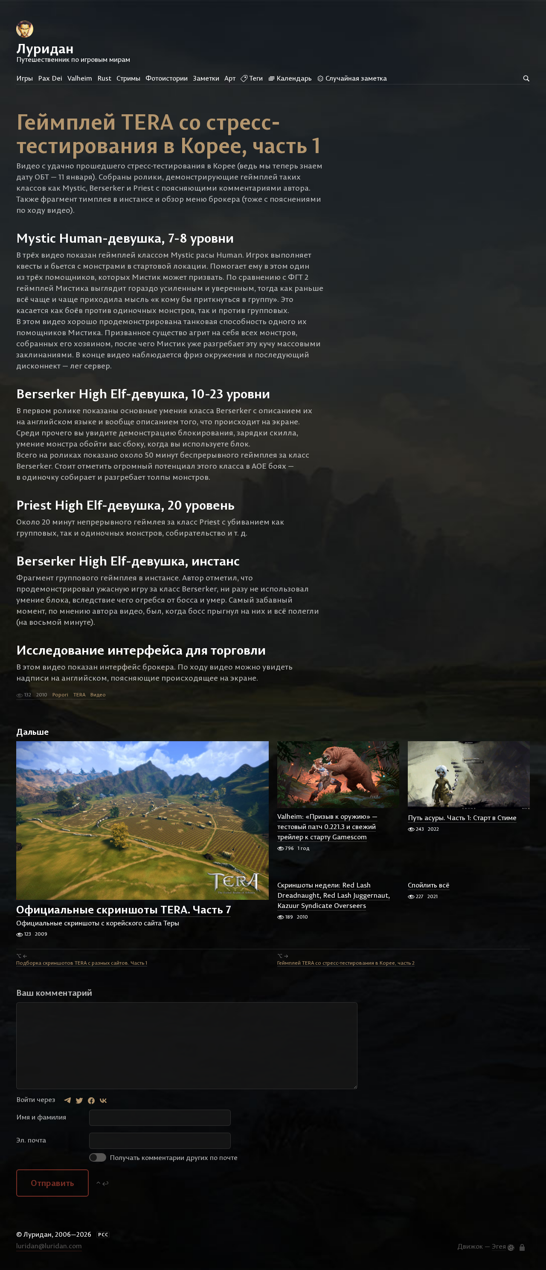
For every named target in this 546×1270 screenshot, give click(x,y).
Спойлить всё (429, 885)
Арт (229, 78)
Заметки (206, 78)
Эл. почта (31, 1140)
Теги (255, 78)
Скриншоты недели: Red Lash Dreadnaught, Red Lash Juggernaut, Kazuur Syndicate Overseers (333, 895)
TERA (79, 694)
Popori (60, 694)
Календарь (293, 78)
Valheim (79, 78)
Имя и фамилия (41, 1117)
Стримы (128, 78)
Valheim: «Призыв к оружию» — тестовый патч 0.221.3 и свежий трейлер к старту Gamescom (327, 826)
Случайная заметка (355, 78)
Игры (24, 78)
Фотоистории (166, 78)
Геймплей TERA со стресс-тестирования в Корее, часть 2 (346, 963)
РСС (103, 1235)
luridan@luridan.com (49, 1245)
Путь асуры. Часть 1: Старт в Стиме (462, 818)
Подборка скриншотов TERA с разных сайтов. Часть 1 (81, 963)
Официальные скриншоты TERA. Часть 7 (123, 909)
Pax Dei (50, 78)
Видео (98, 694)
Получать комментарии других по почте (173, 1157)
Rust (104, 78)
